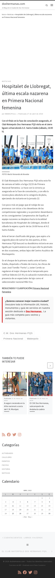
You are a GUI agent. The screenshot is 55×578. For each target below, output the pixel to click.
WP (20, 565)
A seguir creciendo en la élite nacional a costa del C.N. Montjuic (14, 406)
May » (30, 517)
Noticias (10, 14)
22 (42, 509)
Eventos (6, 461)
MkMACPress (10, 114)
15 (42, 506)
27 (27, 513)
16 (49, 506)
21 (35, 509)
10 (6, 506)
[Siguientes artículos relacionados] (50, 365)
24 (6, 513)
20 (27, 509)
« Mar (25, 517)
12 (20, 506)
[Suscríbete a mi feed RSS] (3, 435)
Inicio (4, 14)
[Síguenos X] (14, 435)
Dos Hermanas (34, 311)
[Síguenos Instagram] (19, 435)
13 (27, 506)
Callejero (7, 457)
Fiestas (5, 465)
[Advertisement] (27, 50)
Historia (6, 469)
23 (49, 509)
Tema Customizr (40, 565)
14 (35, 506)
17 (6, 509)
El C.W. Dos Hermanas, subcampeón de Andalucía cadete (39, 406)
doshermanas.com (17, 561)
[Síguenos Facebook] (9, 435)
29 (42, 513)
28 (35, 513)
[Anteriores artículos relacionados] (44, 365)
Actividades (7, 453)
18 (13, 509)
